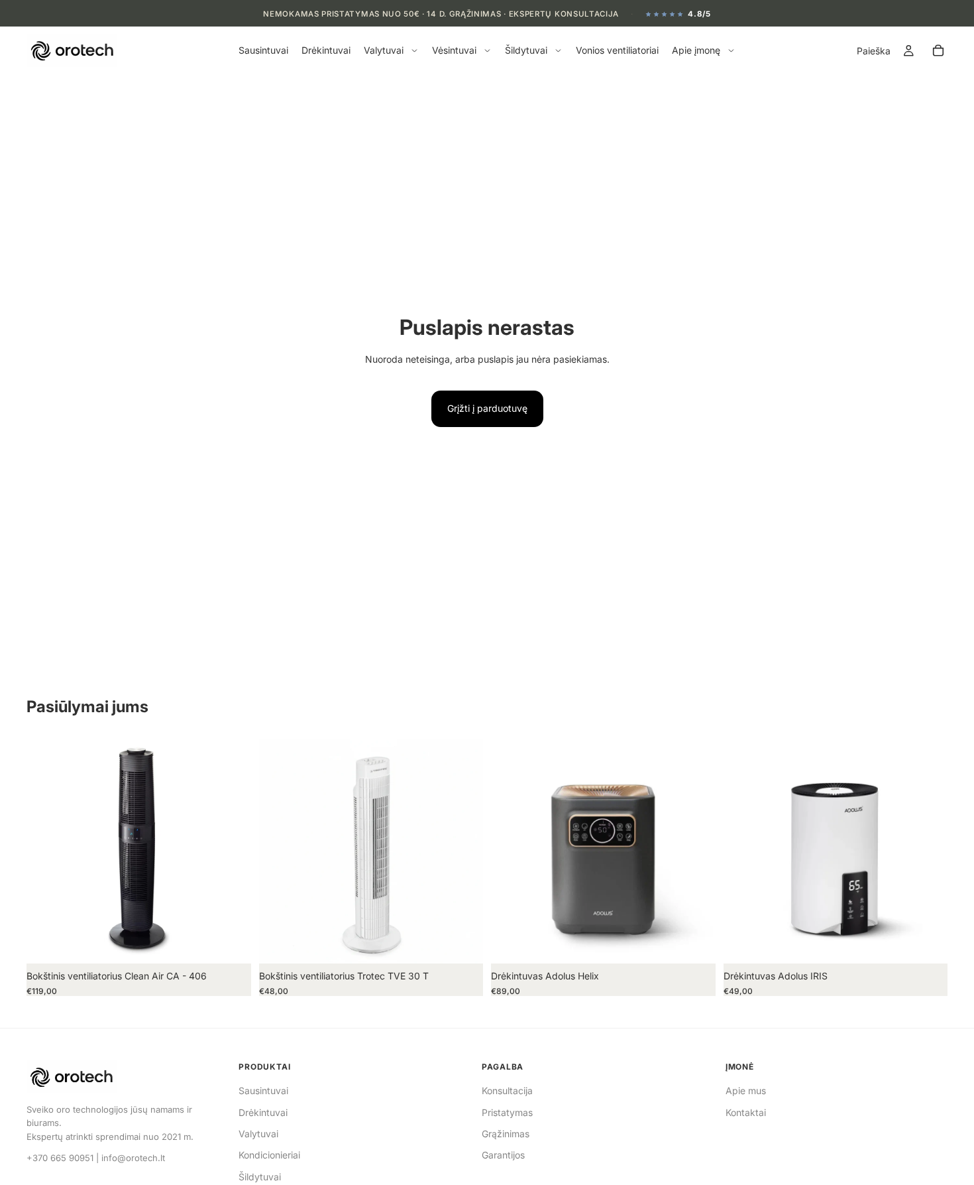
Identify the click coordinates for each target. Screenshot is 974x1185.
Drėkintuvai (263, 1112)
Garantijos (503, 1154)
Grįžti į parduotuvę (487, 408)
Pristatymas (507, 1112)
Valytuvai (258, 1133)
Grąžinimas (505, 1133)
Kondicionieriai (269, 1154)
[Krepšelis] (938, 51)
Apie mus (746, 1090)
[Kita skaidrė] (231, 851)
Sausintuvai (263, 1090)
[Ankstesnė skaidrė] (46, 851)
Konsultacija (507, 1090)
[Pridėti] (231, 943)
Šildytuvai (260, 1176)
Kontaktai (746, 1112)
